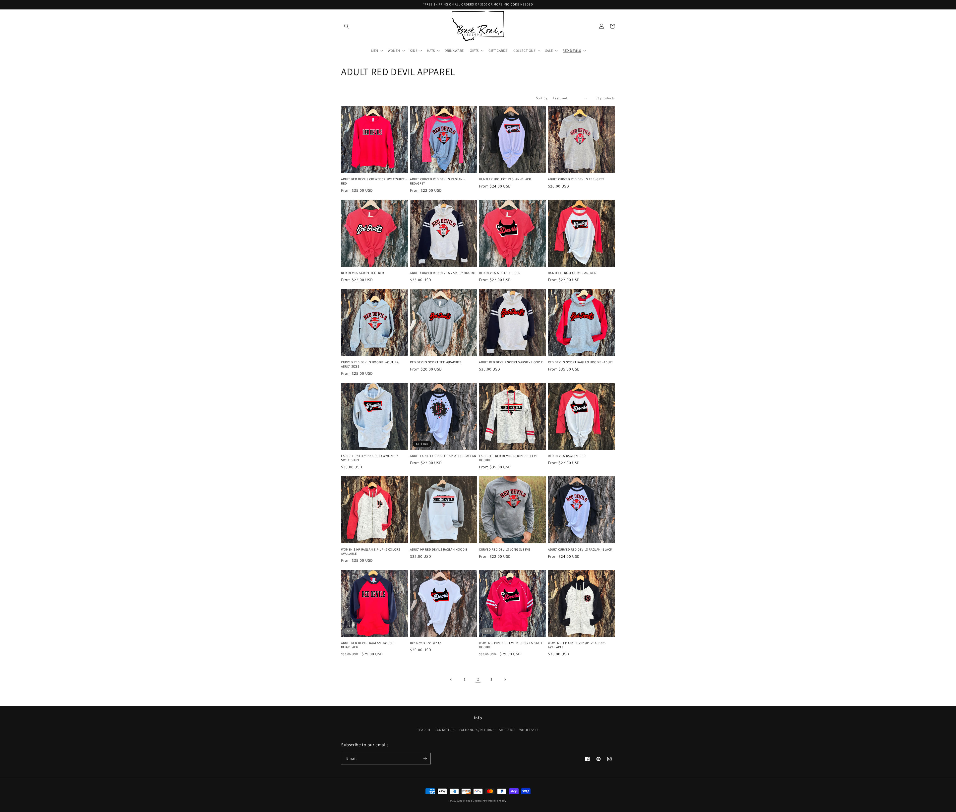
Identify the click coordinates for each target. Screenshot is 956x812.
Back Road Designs (470, 800)
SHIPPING (507, 730)
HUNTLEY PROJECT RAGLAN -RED (572, 273)
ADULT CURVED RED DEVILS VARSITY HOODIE (443, 273)
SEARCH (424, 730)
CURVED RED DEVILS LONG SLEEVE (504, 550)
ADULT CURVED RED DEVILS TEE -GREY (576, 179)
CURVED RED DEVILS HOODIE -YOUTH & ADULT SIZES (370, 364)
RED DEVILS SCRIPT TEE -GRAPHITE (436, 362)
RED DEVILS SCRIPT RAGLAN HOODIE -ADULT (580, 362)
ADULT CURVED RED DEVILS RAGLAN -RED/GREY (437, 181)
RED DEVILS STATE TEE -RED (500, 273)
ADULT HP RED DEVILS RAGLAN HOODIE (439, 550)
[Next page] (504, 679)
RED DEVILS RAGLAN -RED (567, 456)
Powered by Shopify (494, 800)
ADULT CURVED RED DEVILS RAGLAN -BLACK (580, 550)
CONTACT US (445, 730)
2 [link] (478, 679)
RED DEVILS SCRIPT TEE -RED (362, 273)
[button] (346, 26)
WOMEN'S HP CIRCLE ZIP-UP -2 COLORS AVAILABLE (576, 645)
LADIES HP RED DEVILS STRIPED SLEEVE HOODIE (508, 458)
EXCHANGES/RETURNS (476, 730)
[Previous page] (451, 679)
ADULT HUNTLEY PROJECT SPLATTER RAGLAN (443, 456)
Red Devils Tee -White (425, 643)
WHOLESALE (528, 730)
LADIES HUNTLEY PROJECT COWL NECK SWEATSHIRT (369, 458)
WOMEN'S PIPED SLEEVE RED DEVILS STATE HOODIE (511, 645)
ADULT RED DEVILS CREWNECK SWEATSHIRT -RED (374, 181)
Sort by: (542, 98)
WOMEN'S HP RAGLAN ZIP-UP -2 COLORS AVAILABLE (370, 552)
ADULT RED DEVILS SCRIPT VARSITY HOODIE (511, 362)
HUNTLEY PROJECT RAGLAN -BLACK (505, 179)
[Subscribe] (424, 758)
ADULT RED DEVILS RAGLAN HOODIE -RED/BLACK (368, 645)
